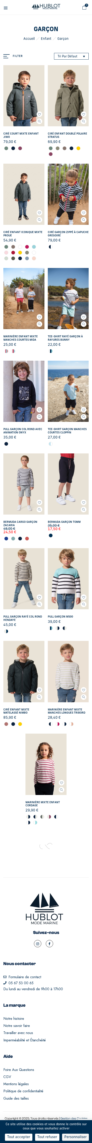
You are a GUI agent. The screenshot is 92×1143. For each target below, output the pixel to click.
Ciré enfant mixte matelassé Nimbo (16, 711)
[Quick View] (39, 121)
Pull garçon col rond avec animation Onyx (22, 431)
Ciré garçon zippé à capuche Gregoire (68, 234)
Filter (18, 56)
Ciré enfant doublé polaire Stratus (67, 135)
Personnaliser (75, 1137)
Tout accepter (18, 1137)
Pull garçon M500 (60, 617)
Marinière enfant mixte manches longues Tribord (66, 711)
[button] (84, 7)
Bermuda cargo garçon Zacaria (20, 524)
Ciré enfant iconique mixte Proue (22, 234)
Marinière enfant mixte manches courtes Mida (20, 338)
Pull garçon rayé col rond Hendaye (22, 618)
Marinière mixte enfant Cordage (42, 804)
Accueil (29, 39)
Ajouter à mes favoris (39, 114)
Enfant (46, 39)
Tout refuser (47, 1137)
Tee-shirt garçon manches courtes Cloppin (67, 431)
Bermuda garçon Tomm (64, 522)
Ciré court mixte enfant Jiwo (21, 135)
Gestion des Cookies (74, 1118)
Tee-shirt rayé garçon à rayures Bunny (65, 338)
